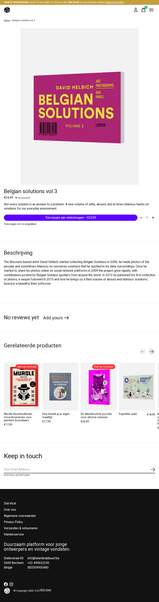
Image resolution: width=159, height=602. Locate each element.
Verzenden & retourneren (21, 528)
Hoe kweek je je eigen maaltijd (56, 415)
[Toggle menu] (151, 10)
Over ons (10, 509)
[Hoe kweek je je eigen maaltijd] (60, 386)
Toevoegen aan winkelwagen (70, 217)
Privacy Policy (13, 522)
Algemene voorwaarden (20, 516)
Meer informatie (115, 2)
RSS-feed (45, 590)
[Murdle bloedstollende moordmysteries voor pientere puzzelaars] (22, 386)
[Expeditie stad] (137, 386)
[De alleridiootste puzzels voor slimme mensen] (99, 386)
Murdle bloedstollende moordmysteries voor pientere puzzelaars (18, 417)
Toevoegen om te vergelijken (20, 224)
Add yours (53, 318)
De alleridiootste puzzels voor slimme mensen (96, 415)
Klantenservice (14, 534)
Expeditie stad (128, 414)
